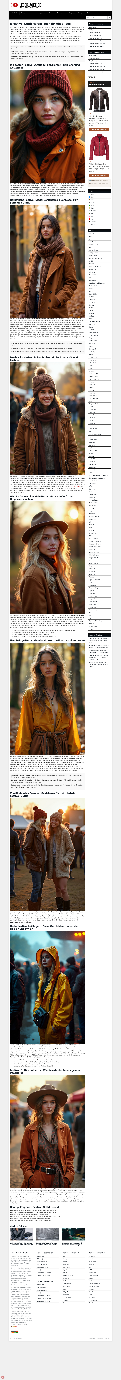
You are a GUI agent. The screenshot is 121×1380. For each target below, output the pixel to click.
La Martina (92, 409)
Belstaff (91, 264)
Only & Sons (93, 494)
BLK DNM (92, 272)
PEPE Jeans (93, 503)
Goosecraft (92, 349)
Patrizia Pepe (93, 500)
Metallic (93, 211)
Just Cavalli (93, 396)
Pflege (80, 13)
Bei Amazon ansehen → (99, 129)
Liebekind (92, 423)
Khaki (92, 208)
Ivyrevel (91, 371)
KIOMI (91, 407)
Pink (92, 216)
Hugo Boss (92, 363)
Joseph (91, 390)
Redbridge (92, 519)
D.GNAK (91, 308)
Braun (92, 200)
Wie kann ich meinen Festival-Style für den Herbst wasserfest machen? (34, 1212)
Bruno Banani (93, 286)
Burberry (92, 291)
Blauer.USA (92, 269)
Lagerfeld (92, 412)
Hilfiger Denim (93, 357)
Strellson (92, 571)
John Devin (92, 385)
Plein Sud (92, 514)
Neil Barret (92, 464)
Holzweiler (92, 360)
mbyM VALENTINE (95, 434)
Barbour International (96, 258)
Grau (92, 202)
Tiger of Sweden (94, 580)
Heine (91, 354)
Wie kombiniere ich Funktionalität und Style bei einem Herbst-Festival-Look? (35, 1216)
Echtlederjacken (94, 30)
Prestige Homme (94, 516)
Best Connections (95, 266)
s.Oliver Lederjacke (95, 541)
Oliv (92, 213)
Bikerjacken (92, 27)
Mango (91, 426)
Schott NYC (93, 549)
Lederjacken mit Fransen (97, 41)
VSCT (91, 615)
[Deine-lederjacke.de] (26, 5)
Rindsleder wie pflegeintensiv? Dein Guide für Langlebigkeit (72, 1244)
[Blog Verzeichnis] (21, 1332)
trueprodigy (93, 599)
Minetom (92, 442)
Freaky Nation (93, 335)
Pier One (91, 508)
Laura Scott (93, 415)
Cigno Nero (92, 302)
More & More (93, 451)
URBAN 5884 (93, 602)
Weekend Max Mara (95, 621)
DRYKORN (92, 324)
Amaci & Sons (93, 244)
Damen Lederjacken (45, 1253)
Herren (32, 13)
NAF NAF (92, 459)
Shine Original (93, 563)
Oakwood (92, 489)
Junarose (92, 393)
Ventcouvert (93, 604)
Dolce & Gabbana (94, 321)
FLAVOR (91, 330)
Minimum (92, 445)
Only (90, 492)
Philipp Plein (93, 505)
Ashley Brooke (93, 253)
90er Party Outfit (75, 486)
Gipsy (91, 346)
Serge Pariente (94, 558)
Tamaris (91, 577)
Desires (91, 316)
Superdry (92, 574)
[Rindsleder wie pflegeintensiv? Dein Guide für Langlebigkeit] (73, 1234)
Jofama (91, 382)
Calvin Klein (93, 294)
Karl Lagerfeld (93, 398)
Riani (90, 536)
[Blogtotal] (21, 1326)
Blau (92, 197)
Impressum (107, 1338)
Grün (92, 205)
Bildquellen (92, 1338)
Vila (90, 613)
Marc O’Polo (92, 1261)
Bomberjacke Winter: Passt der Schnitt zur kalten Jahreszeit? (47, 1244)
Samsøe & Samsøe (95, 544)
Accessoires (61, 13)
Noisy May (92, 483)
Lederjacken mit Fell (95, 38)
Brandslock (92, 280)
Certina (91, 297)
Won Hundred (93, 626)
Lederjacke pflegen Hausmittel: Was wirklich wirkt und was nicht (21, 1244)
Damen (23, 13)
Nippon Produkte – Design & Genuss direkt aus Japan (98, 476)
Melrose (91, 437)
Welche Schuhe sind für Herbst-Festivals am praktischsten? (30, 1214)
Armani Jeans (93, 250)
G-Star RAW (93, 341)
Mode (88, 13)
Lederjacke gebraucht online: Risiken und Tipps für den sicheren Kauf (98, 657)
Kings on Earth (94, 404)
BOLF (90, 277)
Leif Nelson (92, 418)
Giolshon (92, 343)
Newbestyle (93, 470)
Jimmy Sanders (94, 379)
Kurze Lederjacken (95, 35)
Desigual (92, 313)
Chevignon (92, 299)
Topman (91, 591)
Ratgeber (72, 13)
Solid (90, 566)
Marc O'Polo (93, 429)
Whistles (91, 624)
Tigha (90, 582)
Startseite (15, 13)
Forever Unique (94, 332)
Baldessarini (93, 255)
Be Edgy (91, 261)
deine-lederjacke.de (16, 1338)
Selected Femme (94, 552)
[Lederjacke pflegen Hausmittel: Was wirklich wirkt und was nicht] (21, 1234)
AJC (90, 239)
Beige (92, 194)
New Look (92, 467)
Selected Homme (94, 555)
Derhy (91, 310)
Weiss (93, 224)
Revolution (92, 530)
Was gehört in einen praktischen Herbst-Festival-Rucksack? (30, 1218)
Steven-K (92, 569)
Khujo (90, 401)
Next (90, 473)
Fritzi (90, 338)
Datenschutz (99, 1338)
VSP (90, 618)
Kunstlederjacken (94, 33)
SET (90, 560)
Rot (92, 219)
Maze (90, 431)
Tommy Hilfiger (94, 588)
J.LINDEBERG (93, 374)
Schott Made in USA (95, 547)
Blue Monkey (93, 275)
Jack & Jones (93, 376)
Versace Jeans (93, 610)
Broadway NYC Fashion (97, 283)
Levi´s (91, 420)
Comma (91, 305)
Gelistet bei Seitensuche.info (19, 1324)
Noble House (93, 481)
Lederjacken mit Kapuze (97, 43)
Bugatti (91, 288)
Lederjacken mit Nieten (96, 46)
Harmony (92, 352)
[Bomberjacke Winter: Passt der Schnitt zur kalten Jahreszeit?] (47, 1234)
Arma (90, 247)
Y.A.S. (91, 629)
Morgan (91, 453)
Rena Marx (92, 525)
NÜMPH (91, 486)
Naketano (92, 462)
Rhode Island (93, 533)
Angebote (41, 13)
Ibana (90, 365)
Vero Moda (92, 607)
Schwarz (93, 222)
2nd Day (91, 233)
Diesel (91, 319)
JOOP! (91, 387)
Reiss (90, 522)
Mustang (92, 456)
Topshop (92, 593)
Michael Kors (93, 440)
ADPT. (91, 236)
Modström (92, 448)
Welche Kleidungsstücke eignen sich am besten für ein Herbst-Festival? (34, 1210)
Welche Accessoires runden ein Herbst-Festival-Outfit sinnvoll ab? (32, 1220)
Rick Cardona (93, 538)
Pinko (90, 511)
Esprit (91, 327)
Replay (91, 527)
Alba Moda (92, 242)
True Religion (93, 596)
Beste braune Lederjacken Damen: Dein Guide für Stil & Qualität (98, 664)
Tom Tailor (92, 585)
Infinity (91, 368)
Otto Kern (92, 497)
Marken (51, 13)
